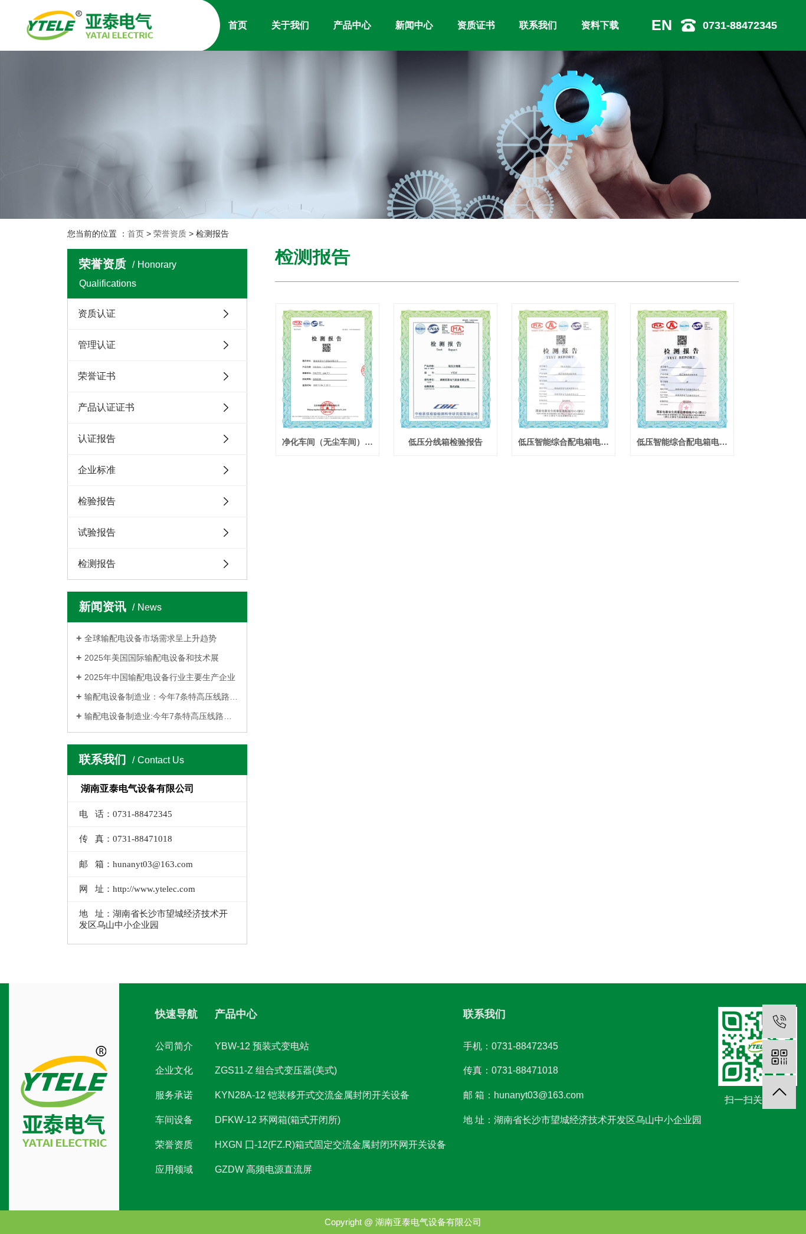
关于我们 (290, 25)
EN (661, 25)
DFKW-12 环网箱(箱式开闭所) (277, 1120)
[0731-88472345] (779, 1021)
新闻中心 (414, 25)
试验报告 (97, 532)
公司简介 (174, 1046)
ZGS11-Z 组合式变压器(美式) (276, 1070)
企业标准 (97, 470)
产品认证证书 (106, 407)
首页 (237, 25)
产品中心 (352, 25)
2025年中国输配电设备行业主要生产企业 (159, 677)
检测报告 (97, 564)
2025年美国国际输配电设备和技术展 (151, 657)
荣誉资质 (169, 233)
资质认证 (97, 313)
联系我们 (538, 25)
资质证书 (476, 25)
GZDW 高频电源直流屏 (263, 1169)
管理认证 (97, 345)
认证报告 (97, 439)
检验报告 (97, 501)
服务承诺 (174, 1095)
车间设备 (174, 1120)
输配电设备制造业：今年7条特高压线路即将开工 (161, 696)
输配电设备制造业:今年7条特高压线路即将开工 (161, 716)
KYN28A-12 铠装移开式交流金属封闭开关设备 (312, 1095)
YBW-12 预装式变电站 (262, 1046)
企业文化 (174, 1070)
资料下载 (600, 25)
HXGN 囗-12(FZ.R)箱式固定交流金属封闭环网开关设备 (330, 1145)
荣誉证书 (97, 376)
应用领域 (174, 1169)
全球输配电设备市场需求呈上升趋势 (150, 638)
